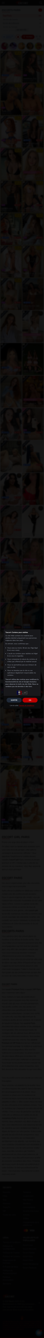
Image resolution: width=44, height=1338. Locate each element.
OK (30, 700)
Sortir (14, 700)
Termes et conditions (26, 705)
